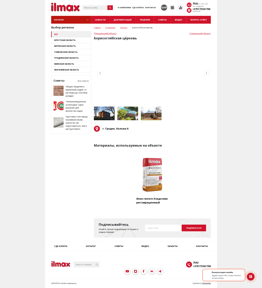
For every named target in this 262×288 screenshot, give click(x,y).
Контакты (150, 7)
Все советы (83, 80)
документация (123, 19)
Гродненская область (66, 58)
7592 (200, 4)
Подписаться (193, 228)
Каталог (59, 19)
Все (56, 34)
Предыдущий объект (105, 33)
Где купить (138, 7)
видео (178, 19)
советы (162, 19)
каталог (91, 246)
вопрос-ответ (198, 19)
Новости (100, 19)
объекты (173, 246)
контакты (202, 246)
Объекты (123, 28)
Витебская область (65, 46)
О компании (124, 7)
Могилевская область (66, 69)
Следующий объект (200, 33)
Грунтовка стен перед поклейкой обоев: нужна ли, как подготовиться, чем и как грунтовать (76, 122)
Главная (97, 28)
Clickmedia (206, 283)
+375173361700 (201, 9)
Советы (118, 246)
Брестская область (64, 40)
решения (145, 19)
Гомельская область (66, 52)
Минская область (64, 64)
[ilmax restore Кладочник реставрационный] (152, 174)
